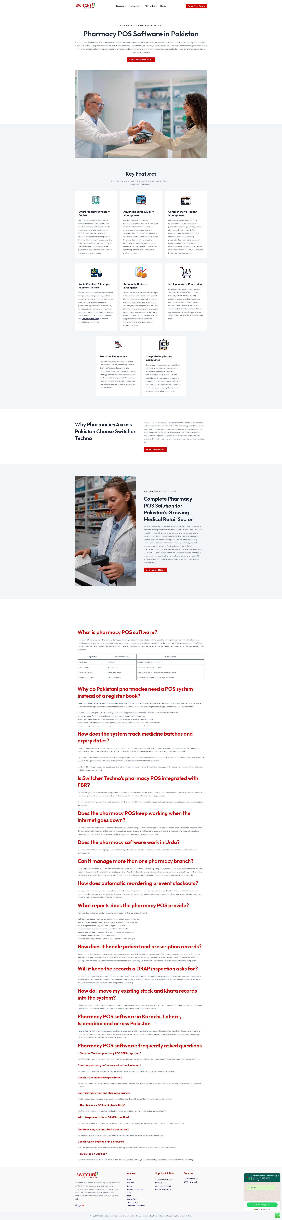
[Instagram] (79, 1205)
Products (120, 6)
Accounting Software (164, 1179)
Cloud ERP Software (163, 1186)
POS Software (160, 1183)
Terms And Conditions (136, 1205)
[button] (125, 6)
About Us (130, 1182)
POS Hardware (151, 6)
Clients (163, 6)
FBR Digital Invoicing (163, 1189)
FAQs (129, 1192)
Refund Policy (132, 1199)
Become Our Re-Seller (135, 1189)
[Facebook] (76, 1205)
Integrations (134, 6)
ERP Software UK (190, 1182)
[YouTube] (83, 1205)
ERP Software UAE (191, 1179)
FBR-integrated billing (90, 319)
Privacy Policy (132, 1202)
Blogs (129, 1196)
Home (129, 1179)
